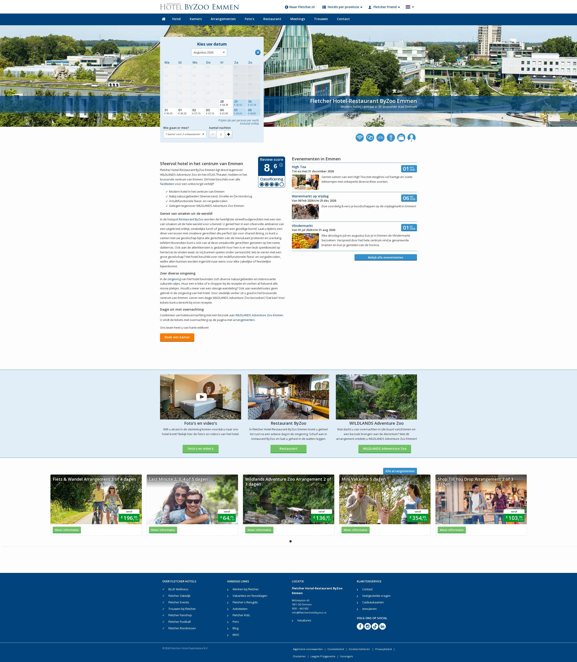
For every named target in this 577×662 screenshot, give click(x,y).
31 (168, 111)
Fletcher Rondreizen (182, 628)
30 (252, 102)
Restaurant (272, 19)
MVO (236, 635)
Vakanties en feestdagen (250, 596)
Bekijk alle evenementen (385, 257)
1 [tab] (290, 541)
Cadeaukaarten (373, 602)
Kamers (196, 19)
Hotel (176, 19)
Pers (236, 622)
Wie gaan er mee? (176, 128)
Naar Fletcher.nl (302, 7)
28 (224, 102)
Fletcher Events (178, 602)
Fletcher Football (179, 622)
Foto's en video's (200, 448)
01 (182, 111)
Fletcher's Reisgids (245, 602)
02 (196, 111)
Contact (343, 19)
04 (224, 111)
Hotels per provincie (343, 7)
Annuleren (369, 609)
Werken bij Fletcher (246, 589)
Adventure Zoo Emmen (259, 315)
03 (210, 111)
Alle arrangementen (400, 471)
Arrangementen (223, 19)
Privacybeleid (383, 649)
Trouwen (321, 19)
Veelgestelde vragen (376, 596)
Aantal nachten (220, 128)
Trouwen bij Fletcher (182, 609)
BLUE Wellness (178, 589)
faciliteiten (167, 184)
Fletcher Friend (385, 7)
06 (252, 111)
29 (238, 102)
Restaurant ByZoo (191, 219)
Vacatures (304, 620)
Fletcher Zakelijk (179, 596)
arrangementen (244, 320)
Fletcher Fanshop (180, 615)
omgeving (174, 279)
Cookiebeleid (335, 649)
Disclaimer (299, 656)
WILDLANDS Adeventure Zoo (385, 448)
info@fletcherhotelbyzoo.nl (309, 612)
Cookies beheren (360, 649)
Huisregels (346, 656)
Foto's (249, 19)
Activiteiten (240, 609)
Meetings (297, 19)
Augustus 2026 (203, 52)
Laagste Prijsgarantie (323, 656)
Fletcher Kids (241, 615)
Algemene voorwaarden (308, 649)
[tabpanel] (96, 505)
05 (238, 111)
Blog (235, 628)
